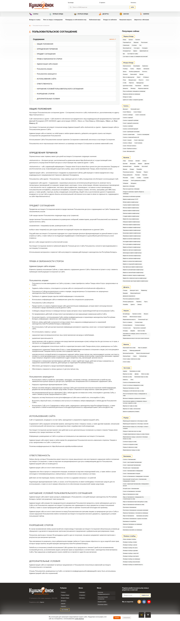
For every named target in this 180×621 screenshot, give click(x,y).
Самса (132, 177)
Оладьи (132, 169)
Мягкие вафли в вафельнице (130, 202)
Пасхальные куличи (128, 172)
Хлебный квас (143, 356)
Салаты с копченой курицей (130, 129)
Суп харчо (136, 48)
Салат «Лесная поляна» (129, 145)
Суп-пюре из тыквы (133, 53)
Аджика (125, 371)
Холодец (125, 330)
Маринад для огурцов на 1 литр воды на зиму (135, 421)
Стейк (124, 82)
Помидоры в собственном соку (75, 19)
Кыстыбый (145, 166)
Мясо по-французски (128, 77)
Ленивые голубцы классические (131, 561)
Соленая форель (127, 325)
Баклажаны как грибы (142, 515)
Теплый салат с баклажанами (131, 468)
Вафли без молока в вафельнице (132, 255)
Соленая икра (138, 322)
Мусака (141, 74)
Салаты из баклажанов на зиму (131, 382)
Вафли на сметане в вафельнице (132, 250)
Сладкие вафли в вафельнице (131, 216)
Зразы (124, 71)
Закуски (124, 14)
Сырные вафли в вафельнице (131, 205)
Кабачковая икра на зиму (141, 376)
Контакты (133, 2)
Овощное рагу (132, 80)
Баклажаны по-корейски (129, 521)
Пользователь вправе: (44, 69)
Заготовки (126, 368)
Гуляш (132, 68)
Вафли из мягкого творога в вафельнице (134, 275)
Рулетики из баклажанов (129, 507)
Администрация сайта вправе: (47, 64)
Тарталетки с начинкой (139, 328)
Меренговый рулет (135, 293)
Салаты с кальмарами (143, 134)
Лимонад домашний (135, 350)
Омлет (138, 77)
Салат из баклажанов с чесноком (132, 491)
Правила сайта (102, 601)
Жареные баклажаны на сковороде (132, 524)
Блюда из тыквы (34, 19)
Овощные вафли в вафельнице (131, 221)
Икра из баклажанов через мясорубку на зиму (135, 501)
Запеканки (146, 68)
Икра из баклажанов (128, 515)
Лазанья (125, 74)
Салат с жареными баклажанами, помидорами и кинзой (136, 484)
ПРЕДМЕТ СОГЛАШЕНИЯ (46, 54)
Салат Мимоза (127, 112)
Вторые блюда (81, 14)
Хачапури (125, 180)
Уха (140, 45)
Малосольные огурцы (135, 316)
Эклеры (139, 304)
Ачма (124, 160)
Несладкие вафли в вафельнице (131, 241)
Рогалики (125, 177)
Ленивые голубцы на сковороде (131, 559)
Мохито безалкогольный (142, 353)
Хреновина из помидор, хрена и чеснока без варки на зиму (135, 334)
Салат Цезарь (138, 143)
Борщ (124, 39)
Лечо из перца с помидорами (53, 19)
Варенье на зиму (127, 374)
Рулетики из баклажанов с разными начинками (135, 510)
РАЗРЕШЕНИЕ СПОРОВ (45, 94)
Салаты (33, 14)
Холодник (144, 48)
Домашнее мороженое (129, 296)
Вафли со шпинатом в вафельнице (132, 261)
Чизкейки (125, 304)
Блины (144, 160)
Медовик (125, 293)
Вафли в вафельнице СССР (130, 199)
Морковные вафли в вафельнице (132, 236)
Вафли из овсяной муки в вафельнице (133, 272)
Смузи (134, 356)
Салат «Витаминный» (129, 151)
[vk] (144, 602)
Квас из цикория (142, 347)
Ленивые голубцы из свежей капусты (133, 564)
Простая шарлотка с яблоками (131, 189)
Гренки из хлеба (136, 314)
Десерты (104, 14)
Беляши (131, 160)
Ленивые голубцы (129, 536)
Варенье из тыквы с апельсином (131, 408)
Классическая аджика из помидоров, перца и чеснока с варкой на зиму (135, 402)
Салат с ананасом (140, 114)
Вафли (140, 163)
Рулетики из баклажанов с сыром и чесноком (135, 518)
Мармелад (144, 290)
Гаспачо (137, 39)
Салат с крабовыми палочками (131, 131)
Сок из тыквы (126, 361)
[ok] (139, 602)
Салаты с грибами (128, 126)
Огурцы (126, 417)
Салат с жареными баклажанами (132, 465)
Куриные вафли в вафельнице (131, 210)
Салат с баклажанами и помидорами (133, 470)
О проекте (102, 2)
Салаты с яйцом (127, 143)
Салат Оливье (137, 112)
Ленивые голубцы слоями (130, 542)
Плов (124, 80)
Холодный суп (127, 51)
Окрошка (136, 42)
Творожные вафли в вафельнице (132, 230)
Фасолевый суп (127, 48)
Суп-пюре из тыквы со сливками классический (135, 56)
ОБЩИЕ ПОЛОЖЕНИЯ (45, 44)
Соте (147, 80)
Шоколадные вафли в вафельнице (132, 252)
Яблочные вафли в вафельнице (131, 224)
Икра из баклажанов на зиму (130, 494)
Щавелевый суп (144, 51)
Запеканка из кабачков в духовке (131, 196)
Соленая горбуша (140, 325)
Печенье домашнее (128, 301)
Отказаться (126, 617)
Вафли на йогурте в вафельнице (131, 247)
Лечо (132, 379)
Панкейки (139, 169)
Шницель (125, 88)
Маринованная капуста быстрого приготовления (136, 338)
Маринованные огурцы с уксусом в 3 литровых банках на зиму (135, 437)
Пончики (137, 175)
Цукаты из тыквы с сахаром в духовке (133, 99)
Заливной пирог (127, 166)
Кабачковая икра (94, 19)
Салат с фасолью (139, 140)
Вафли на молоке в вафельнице (131, 238)
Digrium (42, 602)
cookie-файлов (79, 618)
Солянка (134, 45)
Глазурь (125, 290)
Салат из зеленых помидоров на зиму (133, 385)
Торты (145, 301)
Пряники (144, 175)
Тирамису (138, 301)
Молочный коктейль (128, 353)
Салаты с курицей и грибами (130, 120)
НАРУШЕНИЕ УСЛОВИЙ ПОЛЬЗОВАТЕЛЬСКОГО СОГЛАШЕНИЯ (60, 89)
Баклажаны (127, 456)
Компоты (125, 379)
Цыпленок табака (127, 85)
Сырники (146, 177)
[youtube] (149, 602)
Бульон (131, 39)
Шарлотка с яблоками (141, 19)
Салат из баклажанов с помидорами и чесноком (136, 476)
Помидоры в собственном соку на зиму (133, 391)
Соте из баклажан (128, 527)
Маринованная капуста (129, 319)
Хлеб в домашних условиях (138, 180)
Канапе (125, 316)
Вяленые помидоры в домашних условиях (134, 398)
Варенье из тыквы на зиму (130, 406)
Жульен (146, 314)
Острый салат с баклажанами (131, 488)
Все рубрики (65, 609)
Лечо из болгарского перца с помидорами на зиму (135, 394)
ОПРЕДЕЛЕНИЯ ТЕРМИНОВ (47, 49)
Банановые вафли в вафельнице (132, 233)
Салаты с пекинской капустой (131, 137)
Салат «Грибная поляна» (130, 148)
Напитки (144, 14)
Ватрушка (132, 163)
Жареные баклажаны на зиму (131, 388)
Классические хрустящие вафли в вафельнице (135, 281)
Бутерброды (126, 314)
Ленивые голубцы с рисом (130, 545)
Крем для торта (134, 290)
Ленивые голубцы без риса (130, 547)
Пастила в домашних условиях (131, 299)
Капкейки (136, 166)
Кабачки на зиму (127, 376)
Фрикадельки (139, 82)
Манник (125, 169)
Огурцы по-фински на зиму (130, 447)
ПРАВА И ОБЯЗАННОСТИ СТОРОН (49, 59)
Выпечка (126, 157)
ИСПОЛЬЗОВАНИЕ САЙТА (46, 79)
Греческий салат (135, 109)
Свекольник (126, 45)
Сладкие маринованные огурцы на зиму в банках (136, 434)
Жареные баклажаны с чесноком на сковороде (135, 513)
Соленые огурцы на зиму (129, 441)
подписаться (145, 595)
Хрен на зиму (141, 330)
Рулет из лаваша (127, 322)
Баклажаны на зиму (135, 371)
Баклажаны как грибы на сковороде (132, 530)
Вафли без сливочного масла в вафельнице (134, 278)
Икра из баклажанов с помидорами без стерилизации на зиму (133, 498)
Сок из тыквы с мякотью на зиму (131, 359)
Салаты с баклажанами (129, 459)
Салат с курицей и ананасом (130, 123)
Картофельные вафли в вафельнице (133, 267)
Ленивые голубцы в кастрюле (131, 556)
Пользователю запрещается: (47, 74)
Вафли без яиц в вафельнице (131, 219)
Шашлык (146, 85)
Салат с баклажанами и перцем (131, 473)
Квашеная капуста (126, 19)
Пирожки (138, 172)
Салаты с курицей (128, 117)
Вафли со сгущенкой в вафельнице (132, 264)
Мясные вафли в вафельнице (131, 207)
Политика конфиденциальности (104, 593)
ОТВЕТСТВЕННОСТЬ (44, 84)
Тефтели (131, 82)
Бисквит (138, 160)
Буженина (145, 66)
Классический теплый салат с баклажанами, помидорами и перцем (135, 480)
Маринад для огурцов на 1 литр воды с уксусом (135, 423)
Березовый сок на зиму (129, 347)
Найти (132, 7)
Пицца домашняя (127, 175)
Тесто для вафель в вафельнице (131, 244)
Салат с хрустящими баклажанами (132, 462)
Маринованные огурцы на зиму (131, 450)
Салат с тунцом (127, 140)
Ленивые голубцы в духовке (130, 550)
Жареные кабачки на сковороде (131, 94)
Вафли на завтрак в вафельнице (131, 258)
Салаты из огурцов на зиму (130, 444)
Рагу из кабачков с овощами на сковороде (134, 91)
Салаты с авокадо (128, 114)
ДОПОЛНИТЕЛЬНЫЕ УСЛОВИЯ (48, 99)
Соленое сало (127, 328)
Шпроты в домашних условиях (131, 411)
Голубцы (125, 68)
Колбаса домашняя (134, 71)
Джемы (137, 374)
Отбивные (146, 77)
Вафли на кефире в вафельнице (131, 227)
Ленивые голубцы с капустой (130, 553)
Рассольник (144, 42)
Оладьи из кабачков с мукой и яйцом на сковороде (133, 192)
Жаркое (139, 68)
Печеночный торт (143, 319)
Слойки (139, 177)
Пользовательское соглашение (103, 598)
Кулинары (71, 2)
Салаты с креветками (128, 134)
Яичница (133, 88)
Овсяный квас (126, 356)
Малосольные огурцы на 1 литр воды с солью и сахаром (135, 427)
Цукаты (133, 304)
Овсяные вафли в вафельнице (131, 213)
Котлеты (144, 71)
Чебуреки (125, 183)
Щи (124, 53)
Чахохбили (138, 85)
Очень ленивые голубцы (129, 539)
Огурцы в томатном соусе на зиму (132, 431)
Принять (117, 617)
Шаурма (132, 330)
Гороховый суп (127, 42)
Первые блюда (56, 14)
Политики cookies (102, 604)
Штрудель (133, 183)
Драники (147, 163)
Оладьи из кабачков (110, 19)
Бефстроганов (127, 66)
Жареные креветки (143, 88)
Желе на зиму (145, 374)
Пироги (146, 172)
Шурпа (135, 51)
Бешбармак (137, 66)
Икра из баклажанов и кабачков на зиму (133, 504)
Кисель (125, 350)
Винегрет (125, 109)
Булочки (125, 163)
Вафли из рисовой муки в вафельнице (133, 269)
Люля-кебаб (133, 74)
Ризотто (141, 80)
